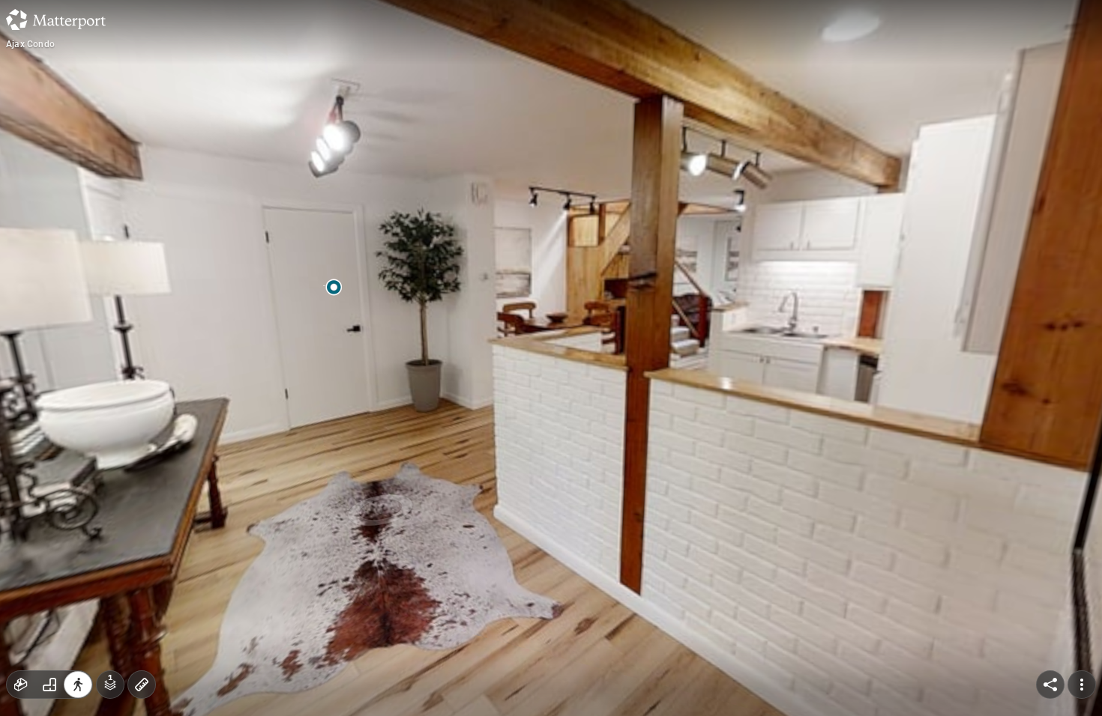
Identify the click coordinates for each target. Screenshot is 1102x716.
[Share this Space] (1050, 684)
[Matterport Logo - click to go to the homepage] (56, 19)
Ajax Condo (30, 44)
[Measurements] (141, 684)
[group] (49, 684)
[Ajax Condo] (551, 358)
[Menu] (1082, 684)
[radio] (21, 684)
